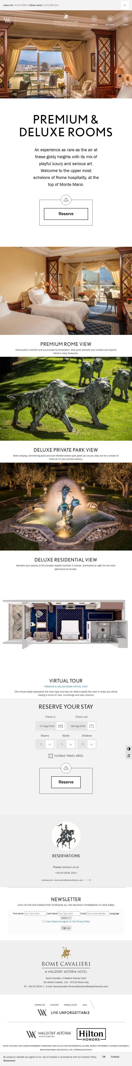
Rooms (45, 735)
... (51, 725)
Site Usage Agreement (30, 1046)
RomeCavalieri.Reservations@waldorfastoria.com (62, 880)
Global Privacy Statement (95, 1046)
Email (83, 913)
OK (103, 1057)
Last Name (52, 913)
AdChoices (62, 1050)
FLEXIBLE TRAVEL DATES (69, 756)
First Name (18, 913)
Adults (66, 735)
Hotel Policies (10, 1046)
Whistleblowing (48, 1050)
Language (114, 913)
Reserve (66, 213)
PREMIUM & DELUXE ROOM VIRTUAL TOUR (65, 686)
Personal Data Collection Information (61, 1046)
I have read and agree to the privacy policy (67, 921)
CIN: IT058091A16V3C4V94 (80, 1050)
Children (87, 735)
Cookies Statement (119, 1046)
